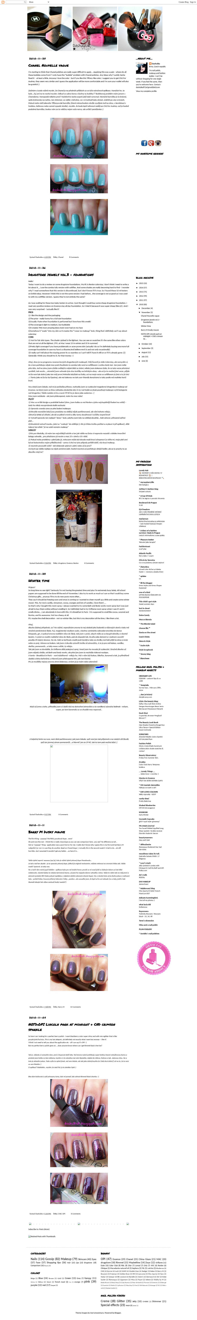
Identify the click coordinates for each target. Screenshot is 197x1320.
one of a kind (144, 592)
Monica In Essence (147, 778)
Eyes (94, 1259)
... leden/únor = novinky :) (149, 774)
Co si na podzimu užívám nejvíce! (151, 563)
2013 (141, 292)
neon (128, 1305)
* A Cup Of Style (145, 496)
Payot (140, 1280)
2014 (141, 288)
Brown (51, 1278)
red (44, 1285)
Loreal (137, 1266)
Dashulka (39, 257)
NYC (152, 1266)
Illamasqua (113, 1280)
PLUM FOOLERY (145, 929)
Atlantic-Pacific (145, 553)
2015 (141, 283)
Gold (59, 1278)
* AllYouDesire (145, 845)
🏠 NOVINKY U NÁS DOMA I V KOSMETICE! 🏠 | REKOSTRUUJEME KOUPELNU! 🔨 (151, 475)
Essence (70, 563)
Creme (105, 1301)
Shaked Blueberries (147, 805)
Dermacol (150, 1277)
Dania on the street (147, 633)
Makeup (66, 1259)
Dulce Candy (144, 615)
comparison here (86, 842)
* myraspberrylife (146, 482)
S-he (135, 1285)
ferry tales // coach (146, 556)
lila (70, 1282)
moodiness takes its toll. (149, 854)
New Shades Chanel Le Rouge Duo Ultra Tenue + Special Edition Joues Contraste (152, 727)
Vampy (87, 1278)
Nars (162, 1274)
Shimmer (156, 1301)
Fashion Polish (145, 744)
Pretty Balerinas (145, 801)
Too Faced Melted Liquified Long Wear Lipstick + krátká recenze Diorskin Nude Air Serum (151, 830)
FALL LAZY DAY (144, 840)
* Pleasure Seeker (146, 540)
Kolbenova (143, 907)
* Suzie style (144, 646)
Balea (152, 1271)
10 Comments (75, 1007)
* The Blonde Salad (147, 624)
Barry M (61, 1007)
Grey (79, 1278)
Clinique (104, 1268)
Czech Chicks (144, 637)
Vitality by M (159, 1280)
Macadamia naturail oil (119, 1268)
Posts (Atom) (44, 1229)
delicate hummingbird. (148, 898)
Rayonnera (143, 911)
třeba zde (116, 864)
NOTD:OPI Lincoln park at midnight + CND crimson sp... (152, 336)
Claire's (140, 1277)
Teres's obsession (146, 921)
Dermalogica (144, 485)
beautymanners (146, 838)
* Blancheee (144, 658)
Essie (103, 1266)
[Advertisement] (147, 227)
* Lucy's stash (145, 863)
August (145, 352)
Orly (145, 1266)
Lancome (141, 1274)
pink (87, 1281)
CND (60, 1214)
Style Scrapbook (146, 650)
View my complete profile (146, 91)
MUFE (124, 1271)
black (49, 1282)
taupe (53, 1285)
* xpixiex (142, 576)
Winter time (38, 580)
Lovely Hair (143, 471)
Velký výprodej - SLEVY (147, 794)
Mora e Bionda (145, 620)
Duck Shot (143, 713)
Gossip (49, 1259)
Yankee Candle (110, 1288)
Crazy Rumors (125, 1282)
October (145, 344)
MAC (158, 1259)
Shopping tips (54, 1262)
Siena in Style (144, 641)
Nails (34, 1259)
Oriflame (159, 1263)
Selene (148, 1280)
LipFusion (120, 1285)
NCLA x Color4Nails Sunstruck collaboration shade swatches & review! (151, 748)
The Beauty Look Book (148, 723)
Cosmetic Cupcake (146, 819)
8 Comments (74, 257)
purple (34, 1285)
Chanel (60, 257)
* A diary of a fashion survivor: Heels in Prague (149, 532)
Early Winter (144, 815)
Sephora (135, 1268)
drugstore (62, 563)
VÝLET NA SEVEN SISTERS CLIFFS (151, 781)
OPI (63, 1214)
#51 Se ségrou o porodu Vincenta (151, 498)
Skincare (82, 1259)
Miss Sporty (152, 1274)
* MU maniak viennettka (149, 785)
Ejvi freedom (144, 510)
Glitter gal (163, 1282)
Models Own (134, 1271)
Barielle (132, 1277)
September (146, 348)
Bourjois (104, 1274)
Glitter (121, 1301)
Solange (152, 1285)
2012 (141, 296)
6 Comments (89, 563)
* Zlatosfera (144, 567)
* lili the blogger (145, 583)
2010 (141, 305)
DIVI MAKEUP (144, 882)
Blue (41, 1278)
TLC (159, 1285)
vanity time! (144, 799)
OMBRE (145, 1302)
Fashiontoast (144, 547)
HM (134, 1274)
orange (77, 1282)
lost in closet (144, 608)
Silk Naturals (144, 1285)
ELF (158, 1277)
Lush (117, 1271)
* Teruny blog (145, 654)
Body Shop (115, 1282)
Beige (33, 1278)
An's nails (143, 875)
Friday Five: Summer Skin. (148, 758)
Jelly (134, 1301)
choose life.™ (144, 628)
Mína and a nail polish (148, 925)
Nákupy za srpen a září (147, 788)
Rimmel (120, 1262)
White (33, 1282)
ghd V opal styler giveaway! (149, 822)
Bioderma (160, 1268)
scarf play (142, 549)
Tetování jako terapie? (147, 542)
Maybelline (134, 1262)
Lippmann (124, 1280)
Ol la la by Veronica (147, 560)
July (143, 357)
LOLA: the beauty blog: (148, 701)
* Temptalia (144, 685)
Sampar (111, 1277)
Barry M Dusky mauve (46, 831)
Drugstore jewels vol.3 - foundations (60, 274)
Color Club (113, 1266)
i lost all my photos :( (147, 900)
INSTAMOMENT (145, 611)
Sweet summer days (146, 604)
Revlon (76, 563)
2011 (141, 300)
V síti (141, 505)
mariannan (143, 519)
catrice (150, 1268)
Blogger (118, 1313)
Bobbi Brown (105, 1282)
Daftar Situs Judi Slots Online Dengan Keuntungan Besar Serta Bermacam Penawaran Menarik (151, 706)
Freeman (113, 1274)
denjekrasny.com (145, 697)
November (146, 312)
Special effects (110, 1305)
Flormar (146, 1282)
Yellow (40, 1282)
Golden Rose (124, 1274)
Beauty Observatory (147, 755)
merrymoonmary (97, 1313)
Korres (109, 1271)
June (144, 361)
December (146, 308)
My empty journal (146, 826)
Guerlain (105, 1285)
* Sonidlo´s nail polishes (149, 934)
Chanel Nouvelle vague (48, 65)
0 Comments (63, 815)
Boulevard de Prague (148, 503)
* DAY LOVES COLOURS (148, 792)
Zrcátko (142, 762)
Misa (133, 1280)
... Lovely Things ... (147, 771)
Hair (69, 1263)
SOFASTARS (143, 734)
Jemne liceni (143, 884)
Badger (144, 1271)
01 (140, 579)
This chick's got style (147, 602)
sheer (134, 1305)
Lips (77, 1263)
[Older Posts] (128, 1224)
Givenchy (154, 1282)
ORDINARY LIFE (145, 676)
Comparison (35, 1266)
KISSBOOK (143, 812)
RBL (122, 1266)
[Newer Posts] (30, 1224)
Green (68, 1278)
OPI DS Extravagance (147, 808)
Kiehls (113, 1285)
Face (38, 1262)
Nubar (103, 1277)
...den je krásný (145, 695)
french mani (60, 1282)
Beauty (46, 1266)
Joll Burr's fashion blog (148, 489)
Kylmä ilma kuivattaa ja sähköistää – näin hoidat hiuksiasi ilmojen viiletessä (152, 523)
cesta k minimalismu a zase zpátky (152, 535)
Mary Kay (129, 1285)
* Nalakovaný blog (147, 888)
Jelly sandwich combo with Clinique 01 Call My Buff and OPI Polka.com (151, 868)
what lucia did (145, 905)
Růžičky (142, 877)
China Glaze (145, 1259)
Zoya (147, 1262)
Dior (130, 1266)
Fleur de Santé (136, 1282)
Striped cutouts (145, 492)
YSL (143, 1268)
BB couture (121, 1277)
